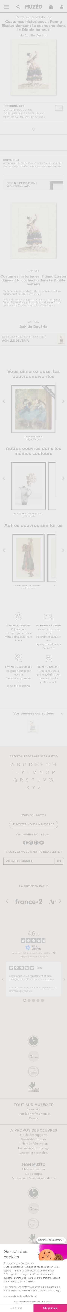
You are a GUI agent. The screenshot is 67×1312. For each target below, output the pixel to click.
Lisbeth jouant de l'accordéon (28, 587)
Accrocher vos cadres (33, 1152)
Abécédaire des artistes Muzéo (33, 756)
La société (33, 1109)
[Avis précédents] (3, 979)
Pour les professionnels (33, 1113)
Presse (33, 1118)
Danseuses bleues (33, 438)
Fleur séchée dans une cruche (29, 515)
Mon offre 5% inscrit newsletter (33, 1178)
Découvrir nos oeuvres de (24, 339)
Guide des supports (33, 1134)
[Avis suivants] (64, 979)
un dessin (28, 291)
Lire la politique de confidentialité (20, 1296)
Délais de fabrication (33, 1143)
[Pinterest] (36, 844)
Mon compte (33, 1173)
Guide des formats (33, 1139)
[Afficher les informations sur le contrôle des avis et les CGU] (54, 952)
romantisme (34, 294)
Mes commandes (33, 1169)
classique (55, 291)
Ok (59, 861)
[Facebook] (25, 844)
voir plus (48, 979)
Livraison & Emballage (33, 1148)
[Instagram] (31, 844)
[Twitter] (41, 844)
